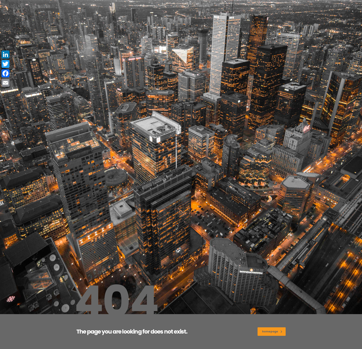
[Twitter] (5, 64)
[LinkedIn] (5, 54)
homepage (270, 331)
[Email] (5, 82)
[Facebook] (5, 73)
